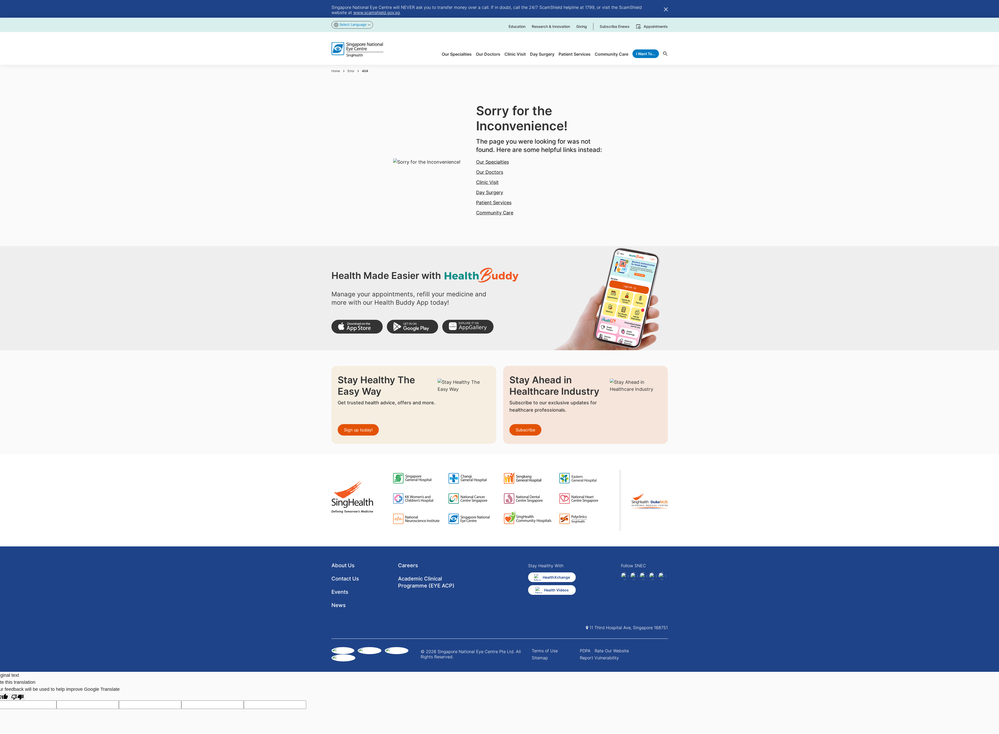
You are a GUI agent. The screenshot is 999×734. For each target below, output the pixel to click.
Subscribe (525, 429)
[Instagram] (643, 576)
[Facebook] (624, 576)
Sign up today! (358, 429)
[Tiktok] (652, 576)
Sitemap (540, 657)
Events (339, 592)
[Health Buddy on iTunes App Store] (357, 327)
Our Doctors (489, 172)
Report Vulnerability (599, 657)
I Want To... (645, 54)
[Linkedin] (634, 576)
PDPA (585, 650)
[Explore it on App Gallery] (468, 327)
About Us (343, 565)
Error (351, 71)
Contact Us (345, 579)
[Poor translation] (17, 696)
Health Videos (556, 590)
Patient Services (493, 202)
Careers (408, 565)
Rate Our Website (612, 650)
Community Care (494, 212)
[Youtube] (662, 576)
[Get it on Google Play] (412, 327)
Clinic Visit (487, 182)
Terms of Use (545, 650)
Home (335, 71)
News (338, 605)
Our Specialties (492, 162)
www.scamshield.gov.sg (376, 12)
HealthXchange (556, 577)
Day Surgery (489, 192)
